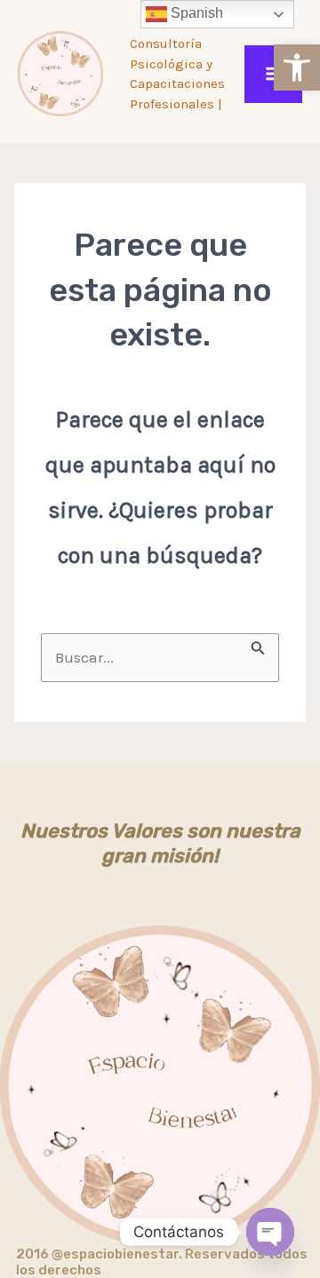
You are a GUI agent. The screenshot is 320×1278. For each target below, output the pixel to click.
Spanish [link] (195, 12)
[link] (297, 67)
